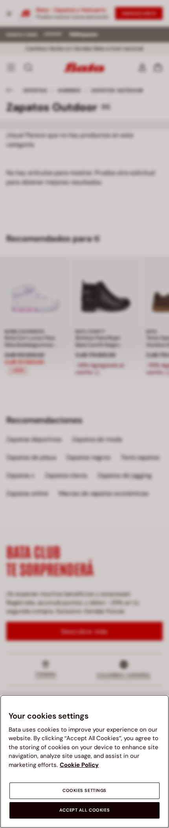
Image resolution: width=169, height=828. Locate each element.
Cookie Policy (79, 765)
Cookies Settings (84, 791)
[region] (84, 761)
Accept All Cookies (84, 810)
